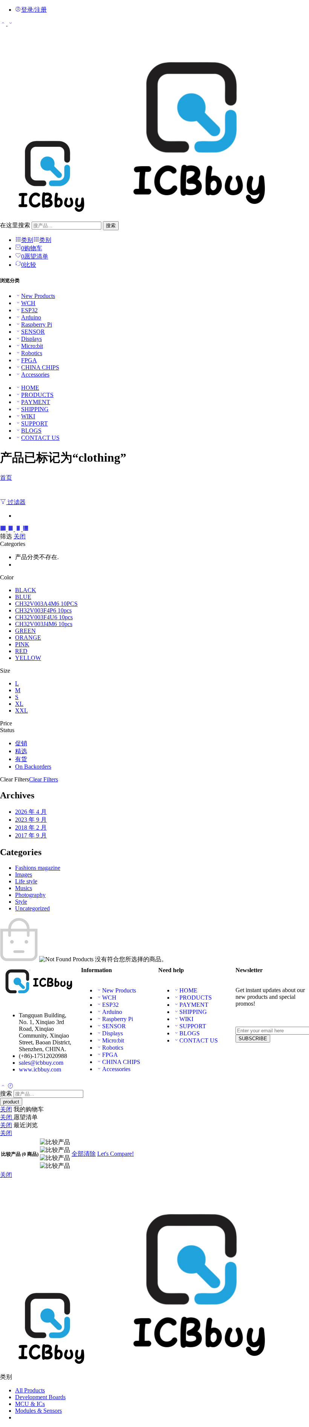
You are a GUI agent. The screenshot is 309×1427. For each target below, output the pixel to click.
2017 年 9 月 (31, 835)
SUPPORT (34, 423)
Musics (23, 888)
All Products (30, 1390)
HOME (30, 387)
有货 (21, 759)
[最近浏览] (11, 1086)
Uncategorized (32, 908)
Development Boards (40, 1397)
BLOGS (31, 430)
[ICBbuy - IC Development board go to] (144, 217)
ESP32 (29, 310)
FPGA (29, 360)
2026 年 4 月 (31, 811)
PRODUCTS (37, 395)
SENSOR (33, 331)
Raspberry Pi (36, 324)
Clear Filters (43, 779)
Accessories (35, 374)
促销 (21, 743)
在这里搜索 (16, 225)
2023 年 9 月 (31, 819)
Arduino (31, 317)
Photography (30, 895)
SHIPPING (35, 409)
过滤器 (16, 502)
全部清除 (84, 1153)
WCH (28, 303)
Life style (26, 881)
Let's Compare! (115, 1153)
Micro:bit (32, 346)
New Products (38, 296)
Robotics (31, 353)
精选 (21, 751)
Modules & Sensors (38, 1410)
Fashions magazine (37, 868)
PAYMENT (35, 402)
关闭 (20, 536)
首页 (6, 477)
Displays (31, 339)
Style (21, 901)
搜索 (111, 225)
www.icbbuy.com (40, 1069)
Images (23, 874)
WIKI (28, 416)
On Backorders (33, 766)
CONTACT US (40, 438)
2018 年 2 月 (31, 827)
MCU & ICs (30, 1404)
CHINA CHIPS (40, 367)
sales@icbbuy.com (41, 1062)
